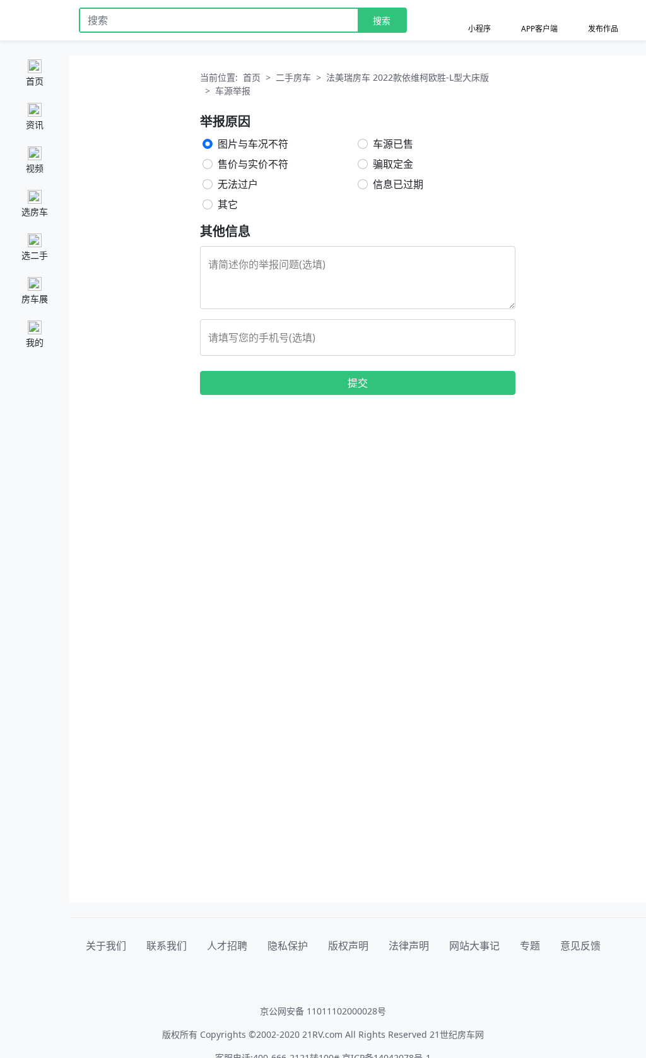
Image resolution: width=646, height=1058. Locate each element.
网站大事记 (474, 946)
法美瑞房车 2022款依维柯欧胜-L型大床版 (407, 77)
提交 (358, 383)
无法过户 (238, 184)
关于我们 (106, 946)
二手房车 (293, 77)
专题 (530, 946)
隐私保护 (287, 946)
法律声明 (409, 946)
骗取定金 (393, 164)
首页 (252, 77)
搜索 (382, 20)
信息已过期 (398, 184)
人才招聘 (227, 946)
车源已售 (393, 144)
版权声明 (348, 946)
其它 (228, 204)
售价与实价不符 (253, 164)
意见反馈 (580, 946)
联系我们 (166, 946)
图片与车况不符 (253, 144)
